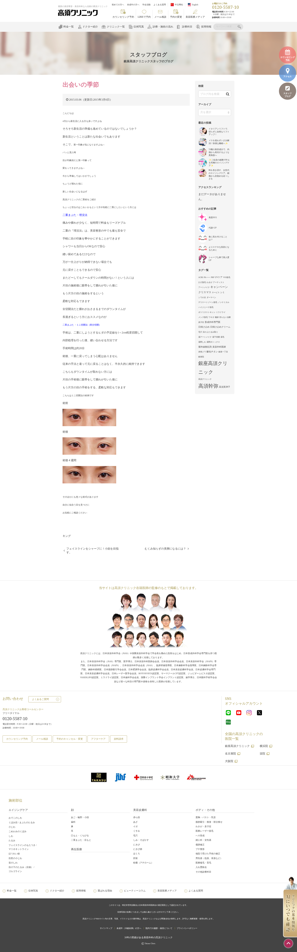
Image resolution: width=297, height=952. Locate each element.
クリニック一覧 (116, 26)
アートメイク (204, 287)
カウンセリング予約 (123, 16)
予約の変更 (176, 16)
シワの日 (202, 297)
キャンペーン (219, 287)
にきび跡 (137, 849)
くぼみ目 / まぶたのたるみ (22, 822)
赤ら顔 (136, 817)
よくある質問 (159, 4)
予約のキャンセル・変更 (69, 739)
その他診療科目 (203, 872)
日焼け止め (204, 327)
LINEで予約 (144, 16)
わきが (209, 282)
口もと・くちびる (80, 835)
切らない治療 (225, 317)
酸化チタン (212, 351)
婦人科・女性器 (203, 840)
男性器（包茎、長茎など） (209, 858)
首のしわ (13, 862)
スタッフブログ (287, 94)
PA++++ (207, 277)
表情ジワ (202, 352)
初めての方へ (118, 4)
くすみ (136, 831)
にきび (136, 844)
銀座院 (201, 357)
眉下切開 (216, 337)
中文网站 (179, 4)
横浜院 (264, 746)
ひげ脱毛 (202, 282)
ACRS (200, 277)
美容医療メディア (195, 16)
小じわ (12, 827)
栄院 (262, 753)
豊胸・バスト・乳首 (206, 817)
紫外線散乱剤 (205, 347)
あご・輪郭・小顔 (80, 817)
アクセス (287, 76)
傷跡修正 (200, 844)
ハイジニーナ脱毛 (205, 307)
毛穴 (200, 332)
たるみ (12, 840)
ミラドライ (221, 312)
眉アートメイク (205, 337)
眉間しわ (202, 342)
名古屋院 (230, 753)
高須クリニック (205, 379)
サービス (215, 292)
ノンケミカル (223, 302)
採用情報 (206, 26)
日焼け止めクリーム (220, 327)
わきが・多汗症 (203, 826)
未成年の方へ (133, 4)
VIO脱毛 (226, 277)
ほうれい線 (14, 853)
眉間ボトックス (213, 342)
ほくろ (136, 853)
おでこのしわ (15, 818)
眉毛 (222, 337)
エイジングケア (18, 810)
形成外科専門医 (212, 322)
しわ (11, 836)
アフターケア (98, 739)
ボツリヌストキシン (206, 312)
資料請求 (118, 739)
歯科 (73, 822)
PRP (212, 277)
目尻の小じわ (15, 858)
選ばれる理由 (105, 890)
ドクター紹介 (90, 26)
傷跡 (217, 317)
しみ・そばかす (141, 840)
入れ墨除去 (201, 867)
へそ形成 (200, 835)
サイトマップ (106, 928)
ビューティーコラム (135, 890)
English (195, 4)
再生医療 (76, 849)
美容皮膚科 (140, 810)
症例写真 (139, 26)
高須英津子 (224, 387)
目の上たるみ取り (210, 332)
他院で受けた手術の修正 (208, 853)
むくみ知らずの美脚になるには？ (165, 548)
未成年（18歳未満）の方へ (129, 928)
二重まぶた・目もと (81, 840)
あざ (135, 822)
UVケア (218, 277)
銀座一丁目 (223, 352)
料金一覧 (68, 26)
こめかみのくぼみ (17, 831)
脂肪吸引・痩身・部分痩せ (209, 822)
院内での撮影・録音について (159, 928)
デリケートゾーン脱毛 (207, 302)
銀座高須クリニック (213, 368)
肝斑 (135, 858)
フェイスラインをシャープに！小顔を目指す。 (92, 550)
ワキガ (211, 317)
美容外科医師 (219, 347)
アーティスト (218, 282)
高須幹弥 (208, 386)
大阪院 (229, 761)
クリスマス (204, 292)
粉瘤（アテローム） (143, 862)
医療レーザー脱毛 (204, 831)
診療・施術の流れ (163, 26)
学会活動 (146, 4)
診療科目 (187, 26)
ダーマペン (211, 297)
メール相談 (160, 16)
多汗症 (201, 322)
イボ (135, 826)
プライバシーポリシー (187, 928)
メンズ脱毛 (203, 317)
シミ (222, 292)
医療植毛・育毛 (203, 862)
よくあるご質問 (40, 699)
